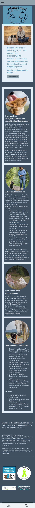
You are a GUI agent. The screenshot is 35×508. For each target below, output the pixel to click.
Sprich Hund (24, 442)
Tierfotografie (13, 401)
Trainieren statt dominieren (9, 442)
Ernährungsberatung (13, 76)
